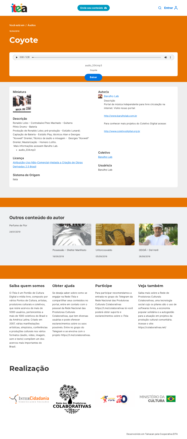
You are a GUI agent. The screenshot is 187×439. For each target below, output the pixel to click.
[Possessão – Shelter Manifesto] (72, 234)
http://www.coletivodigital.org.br (122, 131)
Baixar (93, 77)
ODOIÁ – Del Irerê (148, 250)
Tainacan (149, 434)
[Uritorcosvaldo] (115, 234)
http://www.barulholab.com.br (120, 115)
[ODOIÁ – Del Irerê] (158, 234)
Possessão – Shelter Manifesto (69, 250)
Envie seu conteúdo (91, 7)
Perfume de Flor (18, 225)
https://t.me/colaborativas (75, 335)
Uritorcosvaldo (104, 250)
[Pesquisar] (159, 7)
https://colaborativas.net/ (152, 327)
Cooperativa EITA (169, 434)
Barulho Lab (111, 96)
